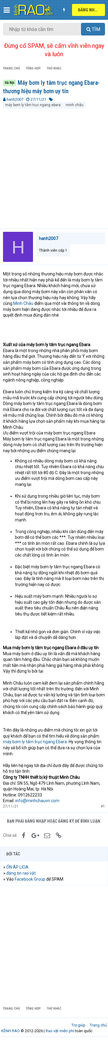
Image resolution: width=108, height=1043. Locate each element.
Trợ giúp (78, 1025)
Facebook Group (30, 879)
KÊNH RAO (10, 1031)
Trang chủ (98, 1025)
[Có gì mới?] (64, 10)
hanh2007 (15, 99)
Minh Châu (23, 303)
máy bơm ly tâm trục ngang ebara (33, 105)
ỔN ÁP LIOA (17, 867)
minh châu (74, 105)
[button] (6, 10)
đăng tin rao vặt (21, 873)
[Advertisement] (54, 166)
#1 (103, 806)
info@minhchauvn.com (37, 800)
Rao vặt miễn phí (60, 1031)
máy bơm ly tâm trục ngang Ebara (35, 741)
